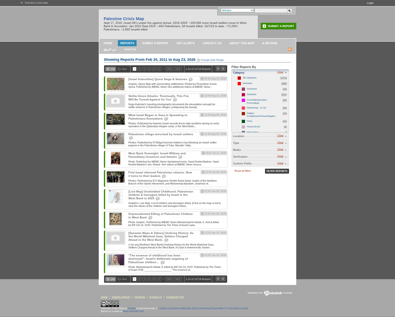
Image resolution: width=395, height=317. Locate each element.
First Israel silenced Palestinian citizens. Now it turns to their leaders (160, 174)
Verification (240, 156)
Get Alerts (186, 43)
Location (238, 136)
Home (108, 43)
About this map (241, 43)
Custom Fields (242, 163)
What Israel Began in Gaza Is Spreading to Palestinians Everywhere (157, 116)
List (113, 69)
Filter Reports (277, 171)
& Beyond (269, 43)
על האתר (130, 49)
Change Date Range (212, 60)
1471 (169, 69)
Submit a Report (281, 26)
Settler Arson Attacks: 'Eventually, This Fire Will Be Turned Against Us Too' (158, 97)
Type (236, 142)
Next (223, 68)
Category (238, 72)
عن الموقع (110, 49)
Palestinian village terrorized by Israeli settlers (160, 134)
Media (237, 149)
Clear (280, 72)
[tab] (260, 72)
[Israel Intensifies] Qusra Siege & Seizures (158, 79)
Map (124, 69)
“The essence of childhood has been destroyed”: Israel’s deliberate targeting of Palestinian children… (158, 259)
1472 (177, 69)
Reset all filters (243, 170)
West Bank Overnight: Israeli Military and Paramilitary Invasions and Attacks (157, 155)
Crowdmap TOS (175, 297)
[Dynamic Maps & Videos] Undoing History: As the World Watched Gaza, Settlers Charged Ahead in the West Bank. (161, 236)
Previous (218, 68)
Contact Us (212, 43)
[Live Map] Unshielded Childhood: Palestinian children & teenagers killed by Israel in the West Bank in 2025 (160, 195)
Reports (127, 43)
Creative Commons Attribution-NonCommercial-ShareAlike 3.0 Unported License (203, 308)
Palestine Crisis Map (36, 2)
